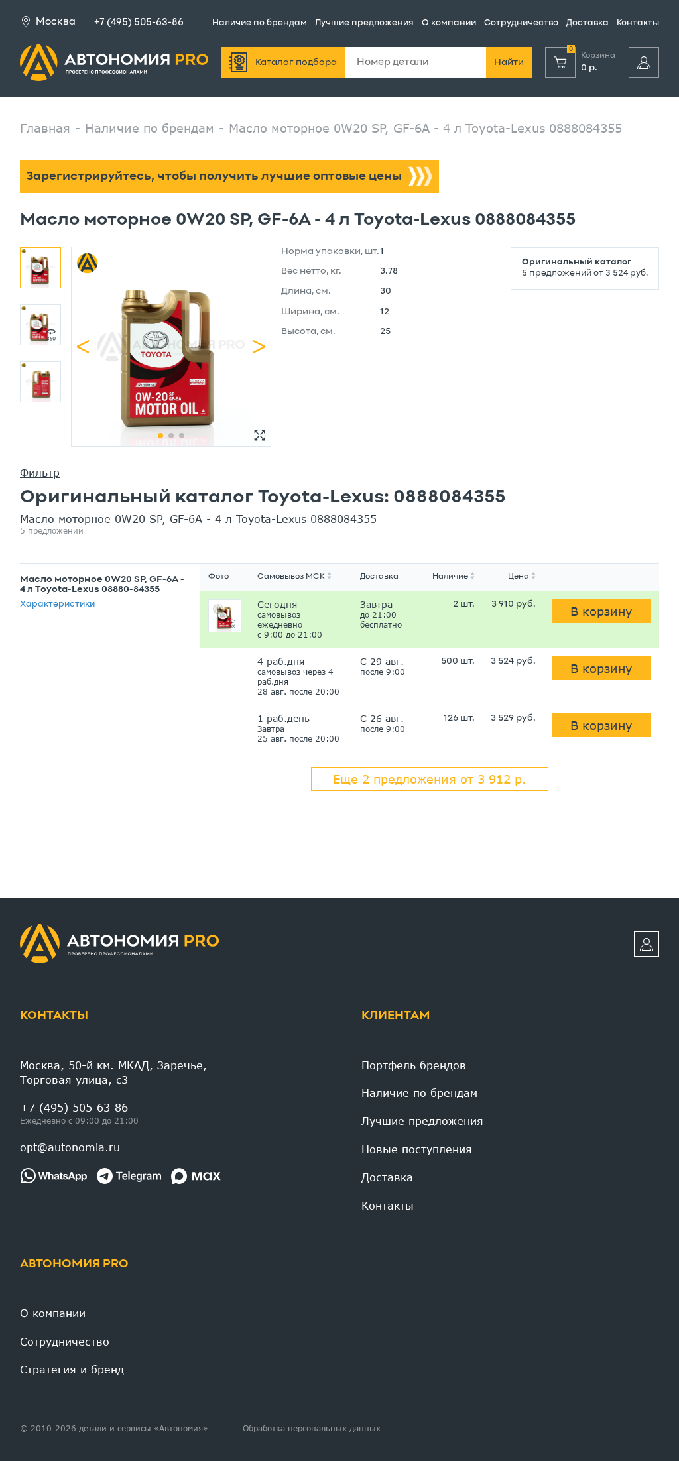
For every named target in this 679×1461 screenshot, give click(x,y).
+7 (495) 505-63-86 (139, 22)
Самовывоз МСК (291, 577)
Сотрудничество (521, 23)
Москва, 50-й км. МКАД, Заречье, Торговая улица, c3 (113, 1072)
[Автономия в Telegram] (129, 1176)
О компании (449, 23)
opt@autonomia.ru (70, 1147)
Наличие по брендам (259, 23)
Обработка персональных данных (312, 1428)
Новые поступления (416, 1149)
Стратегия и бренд (72, 1369)
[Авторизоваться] (644, 62)
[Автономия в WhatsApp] (53, 1176)
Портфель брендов (413, 1065)
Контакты (638, 23)
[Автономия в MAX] (196, 1176)
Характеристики (57, 605)
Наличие (450, 577)
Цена (518, 577)
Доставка (587, 23)
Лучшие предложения (364, 23)
